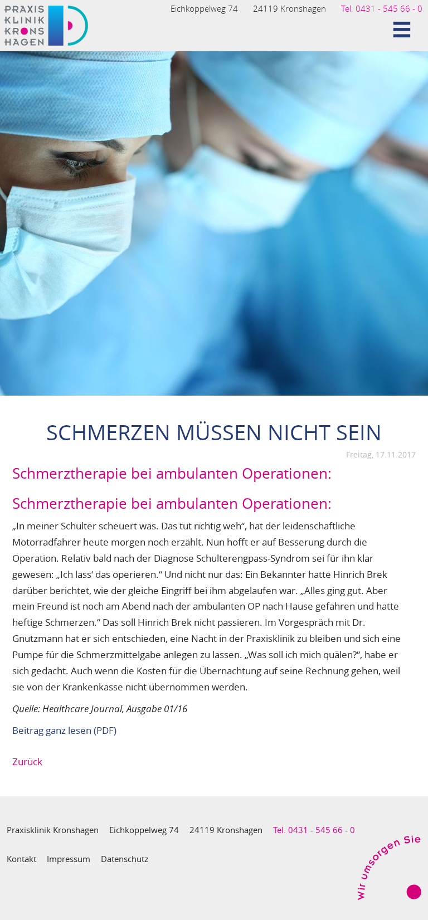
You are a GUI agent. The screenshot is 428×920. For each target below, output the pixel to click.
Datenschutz (124, 858)
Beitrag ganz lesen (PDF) (64, 730)
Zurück (27, 761)
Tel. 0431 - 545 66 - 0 (381, 8)
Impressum (68, 858)
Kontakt (21, 858)
